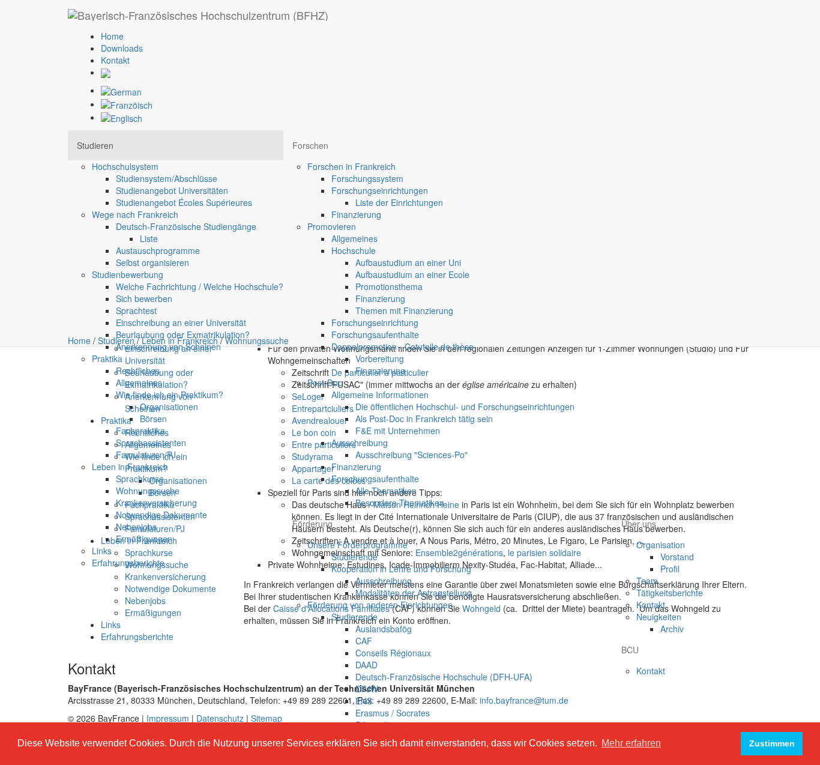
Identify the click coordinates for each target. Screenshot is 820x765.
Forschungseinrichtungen (379, 190)
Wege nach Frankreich (135, 214)
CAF (363, 641)
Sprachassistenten (151, 443)
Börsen (153, 419)
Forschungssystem (367, 178)
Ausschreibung (359, 443)
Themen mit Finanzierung (404, 310)
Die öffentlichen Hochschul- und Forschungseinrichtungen (464, 407)
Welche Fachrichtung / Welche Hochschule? (199, 286)
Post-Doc (324, 382)
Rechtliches (138, 370)
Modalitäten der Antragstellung (413, 593)
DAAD (366, 665)
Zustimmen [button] (772, 743)
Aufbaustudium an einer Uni (408, 262)
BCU (630, 650)
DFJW (366, 689)
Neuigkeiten (658, 617)
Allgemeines (139, 382)
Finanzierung (356, 214)
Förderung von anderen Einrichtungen (380, 605)
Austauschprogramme (158, 250)
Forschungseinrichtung (374, 322)
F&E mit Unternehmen (397, 431)
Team (647, 581)
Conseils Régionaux (393, 653)
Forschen (310, 145)
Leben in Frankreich (130, 467)
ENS (363, 701)
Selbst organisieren (152, 262)
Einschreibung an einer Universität (181, 322)
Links (102, 551)
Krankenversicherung (156, 503)
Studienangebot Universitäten (172, 190)
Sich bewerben (144, 298)
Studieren (95, 145)
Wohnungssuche (147, 491)
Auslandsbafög (383, 629)
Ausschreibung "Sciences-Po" (411, 455)
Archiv (672, 629)
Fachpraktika (140, 431)
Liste (149, 238)
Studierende (354, 557)
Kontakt (115, 60)
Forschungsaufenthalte (375, 334)
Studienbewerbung (127, 274)
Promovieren (331, 226)
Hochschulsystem (125, 166)
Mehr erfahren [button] (631, 743)
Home (112, 36)
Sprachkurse (140, 479)
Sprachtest (136, 310)
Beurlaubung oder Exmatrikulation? (183, 334)
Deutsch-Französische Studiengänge (186, 226)
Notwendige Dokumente (161, 515)
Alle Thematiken (386, 491)
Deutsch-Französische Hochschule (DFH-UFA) (443, 677)
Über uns (638, 524)
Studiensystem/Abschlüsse (166, 178)
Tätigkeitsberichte (669, 593)
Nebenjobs (136, 527)
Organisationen (169, 407)
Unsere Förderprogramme (357, 545)
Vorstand (677, 557)
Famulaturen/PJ (146, 455)
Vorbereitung (379, 358)
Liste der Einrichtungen (399, 202)
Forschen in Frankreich (351, 166)
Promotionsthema (389, 286)
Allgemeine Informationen (380, 395)
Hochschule (353, 250)
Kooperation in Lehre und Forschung (401, 569)
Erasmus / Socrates (392, 713)
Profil (670, 569)
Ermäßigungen (144, 539)
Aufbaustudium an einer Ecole (412, 274)
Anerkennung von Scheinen (168, 346)
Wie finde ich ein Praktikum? (169, 395)
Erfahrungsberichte (128, 563)
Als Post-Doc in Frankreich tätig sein (424, 419)
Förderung (312, 524)
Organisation (660, 545)
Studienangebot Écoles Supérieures (184, 202)
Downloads (122, 48)
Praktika (107, 358)
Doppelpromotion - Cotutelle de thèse (402, 346)
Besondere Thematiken (399, 503)
